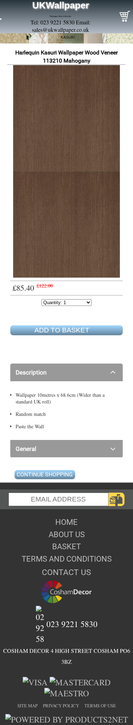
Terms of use (100, 705)
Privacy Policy (61, 705)
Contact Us (66, 572)
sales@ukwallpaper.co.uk (60, 29)
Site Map (27, 705)
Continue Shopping (45, 474)
